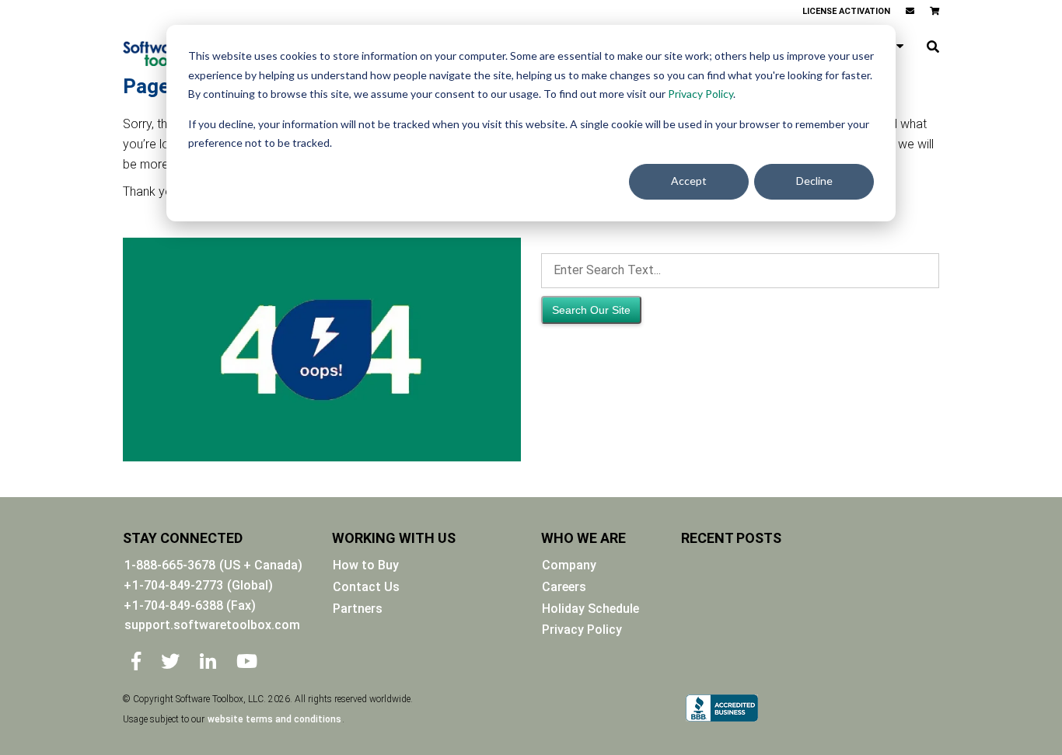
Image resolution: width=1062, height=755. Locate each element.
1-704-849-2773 (177, 585)
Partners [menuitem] (358, 608)
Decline (814, 180)
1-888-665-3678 (169, 565)
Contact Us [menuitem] (366, 586)
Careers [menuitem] (564, 586)
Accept (689, 180)
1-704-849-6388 (194, 605)
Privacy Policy (700, 93)
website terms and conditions (274, 719)
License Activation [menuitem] (846, 11)
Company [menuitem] (569, 565)
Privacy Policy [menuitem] (582, 629)
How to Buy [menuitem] (366, 565)
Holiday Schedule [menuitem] (590, 608)
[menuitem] (910, 12)
